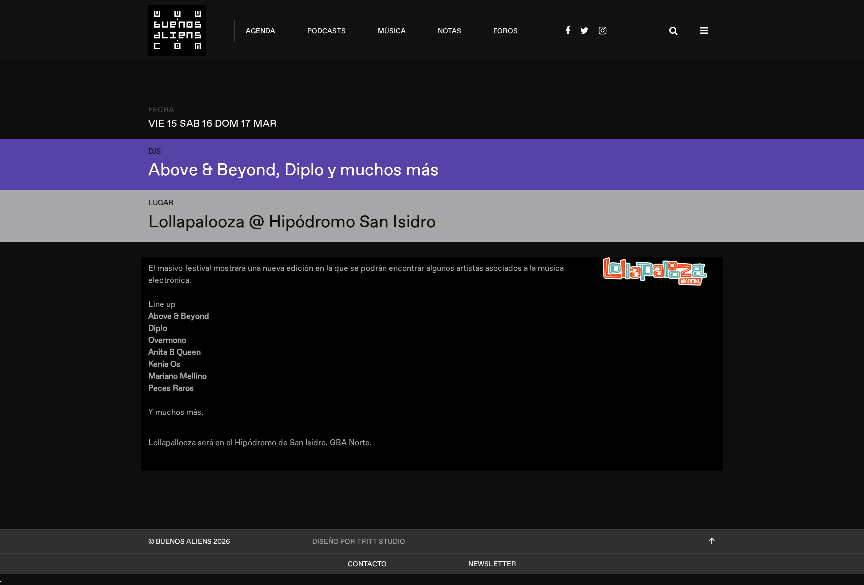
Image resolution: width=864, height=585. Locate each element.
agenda (261, 31)
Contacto (367, 564)
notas (450, 31)
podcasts (327, 31)
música (392, 31)
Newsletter (492, 564)
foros (506, 31)
